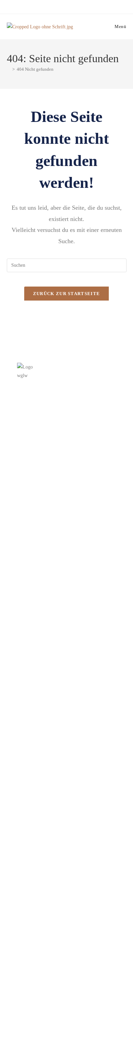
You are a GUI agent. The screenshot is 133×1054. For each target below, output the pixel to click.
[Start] (8, 69)
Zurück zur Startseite (66, 293)
